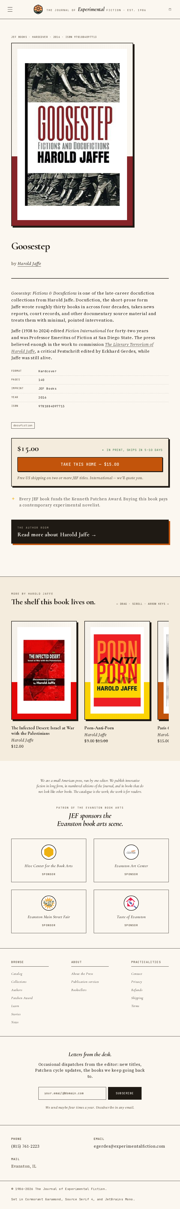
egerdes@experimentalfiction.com (129, 1146)
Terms (135, 1006)
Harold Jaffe (29, 263)
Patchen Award (22, 998)
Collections (19, 982)
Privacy (136, 982)
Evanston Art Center (131, 865)
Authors (16, 990)
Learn (15, 1006)
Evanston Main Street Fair (49, 916)
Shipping (137, 998)
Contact (136, 974)
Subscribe (125, 1093)
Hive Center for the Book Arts (49, 865)
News (15, 1022)
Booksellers (79, 990)
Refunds (136, 990)
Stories (16, 1014)
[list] (90, 685)
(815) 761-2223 (25, 1146)
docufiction (23, 425)
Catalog (16, 974)
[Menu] (10, 9)
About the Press (82, 974)
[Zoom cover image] (72, 134)
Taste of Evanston (131, 916)
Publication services (85, 982)
